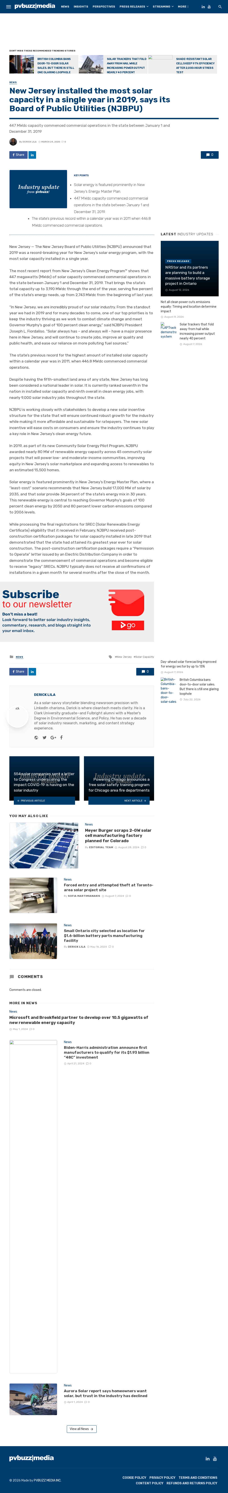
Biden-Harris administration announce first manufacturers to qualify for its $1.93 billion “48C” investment (106, 1052)
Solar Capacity (144, 656)
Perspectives (104, 6)
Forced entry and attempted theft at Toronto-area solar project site (108, 887)
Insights (81, 6)
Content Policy (149, 1483)
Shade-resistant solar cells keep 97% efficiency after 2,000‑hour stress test (195, 65)
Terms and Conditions (198, 1478)
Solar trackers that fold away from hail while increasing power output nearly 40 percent (127, 65)
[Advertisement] (114, 32)
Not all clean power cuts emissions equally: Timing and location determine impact (188, 306)
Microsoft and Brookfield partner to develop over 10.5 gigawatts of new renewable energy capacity (78, 1020)
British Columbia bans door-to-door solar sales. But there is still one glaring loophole (55, 65)
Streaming (161, 6)
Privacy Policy (162, 1478)
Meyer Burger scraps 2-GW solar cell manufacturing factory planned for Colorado (118, 835)
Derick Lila (29, 142)
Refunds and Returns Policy (192, 1483)
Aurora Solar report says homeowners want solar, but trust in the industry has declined (105, 1393)
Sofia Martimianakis (84, 895)
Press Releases (132, 6)
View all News (79, 1429)
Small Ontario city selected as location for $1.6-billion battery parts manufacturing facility (104, 936)
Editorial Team (101, 847)
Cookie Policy (134, 1478)
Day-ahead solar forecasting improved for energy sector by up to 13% (188, 664)
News (65, 6)
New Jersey (124, 656)
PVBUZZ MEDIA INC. (47, 1480)
